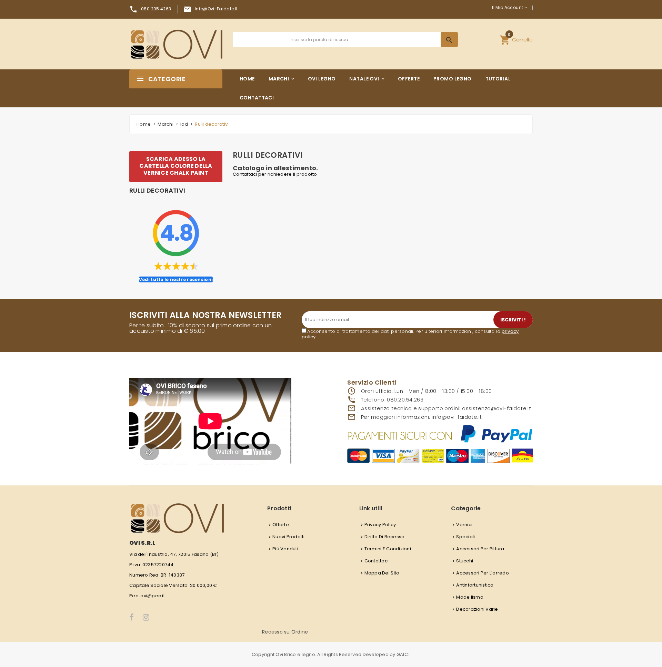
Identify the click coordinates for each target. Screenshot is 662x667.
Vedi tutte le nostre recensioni (176, 279)
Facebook (131, 617)
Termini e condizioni (387, 548)
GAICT (403, 654)
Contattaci (376, 561)
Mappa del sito (382, 573)
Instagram (146, 617)
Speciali (465, 536)
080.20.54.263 (405, 399)
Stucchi (464, 561)
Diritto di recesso (384, 536)
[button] (516, 39)
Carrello (516, 39)
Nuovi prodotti (288, 536)
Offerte (280, 524)
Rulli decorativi (157, 190)
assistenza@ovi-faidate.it (496, 408)
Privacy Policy (380, 524)
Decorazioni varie (477, 609)
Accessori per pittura (480, 548)
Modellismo (469, 597)
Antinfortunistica (474, 585)
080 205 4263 (156, 9)
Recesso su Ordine (285, 632)
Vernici (464, 524)
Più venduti (285, 548)
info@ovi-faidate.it (216, 9)
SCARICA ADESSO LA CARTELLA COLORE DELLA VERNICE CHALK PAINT (175, 166)
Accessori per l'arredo (482, 573)
